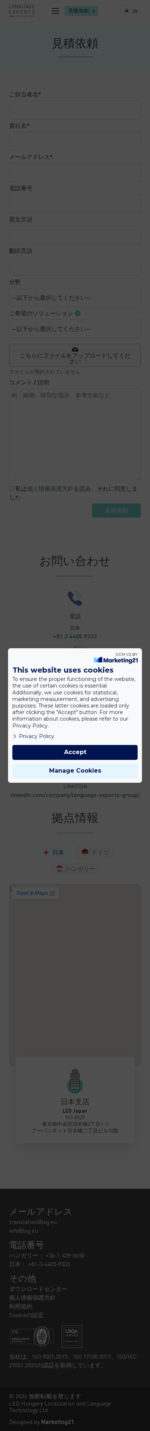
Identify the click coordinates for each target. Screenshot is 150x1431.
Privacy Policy (36, 736)
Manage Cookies (75, 770)
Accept (75, 752)
